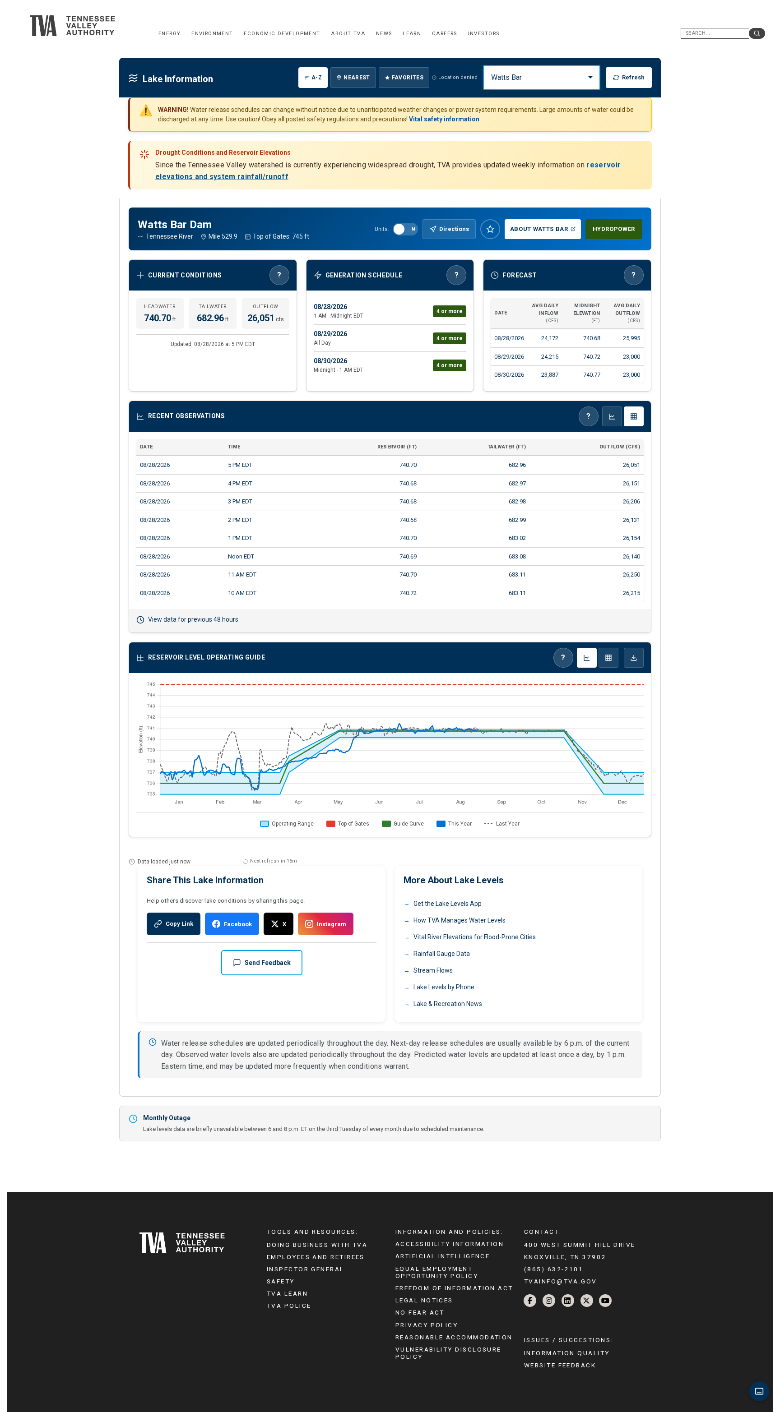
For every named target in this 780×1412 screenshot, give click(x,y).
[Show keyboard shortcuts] (759, 1391)
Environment (212, 34)
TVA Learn (287, 1293)
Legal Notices (424, 1300)
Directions (454, 229)
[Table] (608, 658)
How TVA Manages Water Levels (459, 920)
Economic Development (282, 34)
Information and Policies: (449, 1231)
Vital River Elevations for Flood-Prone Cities (474, 937)
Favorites (407, 77)
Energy (169, 34)
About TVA (348, 34)
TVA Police (289, 1305)
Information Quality (567, 1353)
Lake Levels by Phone (443, 987)
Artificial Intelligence (442, 1256)
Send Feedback (268, 962)
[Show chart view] (612, 416)
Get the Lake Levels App (447, 903)
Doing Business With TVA (317, 1244)
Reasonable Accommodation (454, 1337)
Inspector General (305, 1269)
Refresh (633, 77)
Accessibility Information (449, 1243)
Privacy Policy (426, 1325)
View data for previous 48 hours (193, 619)
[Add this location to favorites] (490, 229)
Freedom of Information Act (454, 1288)
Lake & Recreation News (447, 1003)
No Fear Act (420, 1312)
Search (757, 33)
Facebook (238, 924)
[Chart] (587, 658)
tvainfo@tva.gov (560, 1281)
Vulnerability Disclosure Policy (448, 1353)
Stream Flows (433, 970)
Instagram (331, 924)
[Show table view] (634, 416)
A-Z (316, 77)
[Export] (634, 658)
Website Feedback (560, 1365)
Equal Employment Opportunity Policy (436, 1272)
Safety (281, 1281)
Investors (484, 34)
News (384, 34)
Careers (444, 34)
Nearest (357, 77)
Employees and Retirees (316, 1256)
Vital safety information (444, 119)
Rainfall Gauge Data (441, 953)
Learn (412, 34)
